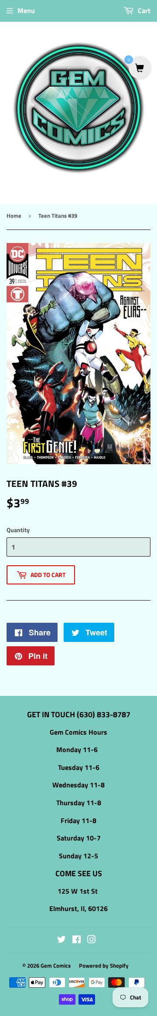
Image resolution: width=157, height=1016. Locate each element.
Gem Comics (56, 965)
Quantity (18, 529)
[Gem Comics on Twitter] (61, 940)
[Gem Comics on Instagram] (91, 940)
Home (14, 215)
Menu (26, 10)
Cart (143, 10)
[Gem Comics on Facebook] (76, 940)
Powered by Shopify (104, 965)
